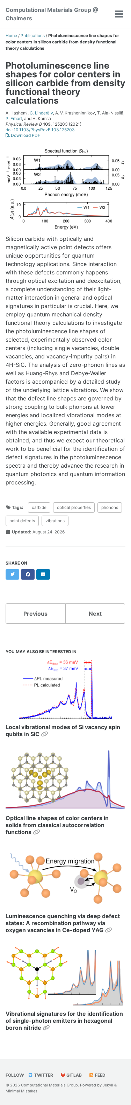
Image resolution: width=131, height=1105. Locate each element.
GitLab (73, 1075)
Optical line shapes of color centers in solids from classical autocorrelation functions (57, 824)
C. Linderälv (41, 113)
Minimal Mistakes (21, 1091)
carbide (39, 507)
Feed (99, 1075)
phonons (109, 507)
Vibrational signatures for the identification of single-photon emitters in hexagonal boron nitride (64, 1020)
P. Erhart (14, 118)
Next (95, 613)
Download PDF (25, 135)
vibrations (55, 520)
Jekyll (108, 1085)
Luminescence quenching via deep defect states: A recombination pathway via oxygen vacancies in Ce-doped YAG (63, 922)
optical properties (74, 507)
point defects (22, 520)
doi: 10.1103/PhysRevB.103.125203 (40, 129)
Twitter (43, 1075)
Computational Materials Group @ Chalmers (52, 14)
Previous (35, 613)
